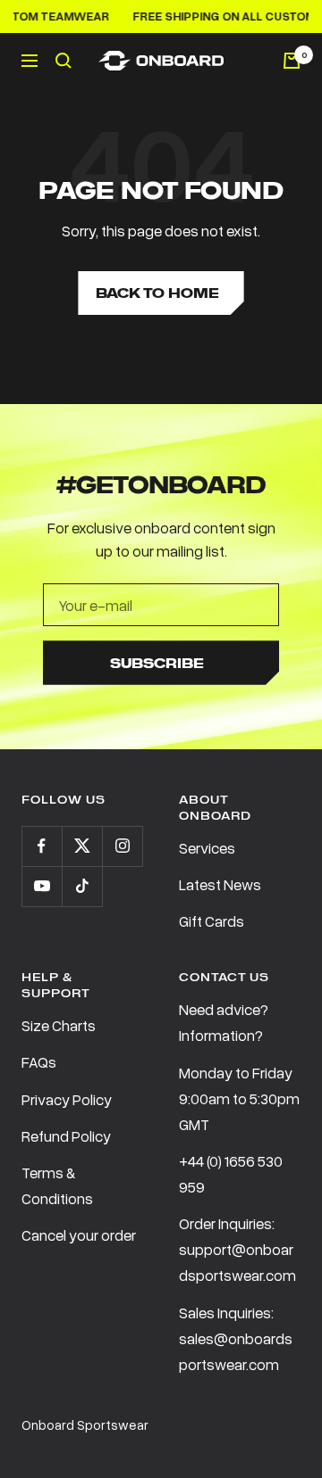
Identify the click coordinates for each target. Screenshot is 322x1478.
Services (207, 847)
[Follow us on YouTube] (41, 886)
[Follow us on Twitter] (82, 846)
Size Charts (58, 1025)
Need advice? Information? (223, 1022)
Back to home (157, 293)
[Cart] (292, 61)
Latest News (220, 884)
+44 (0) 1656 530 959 (231, 1174)
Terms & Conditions (57, 1185)
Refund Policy (66, 1136)
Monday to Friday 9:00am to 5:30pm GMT (239, 1098)
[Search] (63, 61)
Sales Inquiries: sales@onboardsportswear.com (235, 1338)
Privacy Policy (66, 1099)
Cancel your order (78, 1235)
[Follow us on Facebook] (41, 846)
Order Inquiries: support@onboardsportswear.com (237, 1249)
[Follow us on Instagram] (122, 846)
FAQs (38, 1062)
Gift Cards (211, 921)
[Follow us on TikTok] (82, 886)
